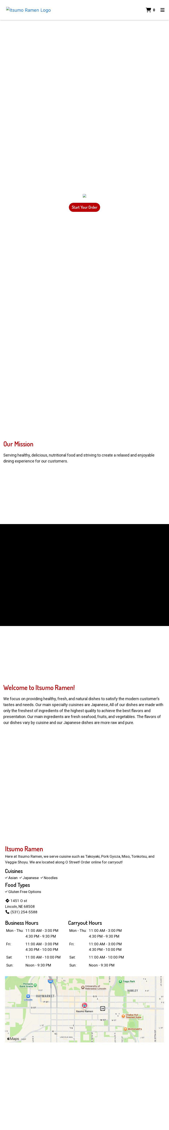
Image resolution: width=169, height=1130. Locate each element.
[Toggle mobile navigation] (162, 10)
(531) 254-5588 (24, 912)
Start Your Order (84, 207)
